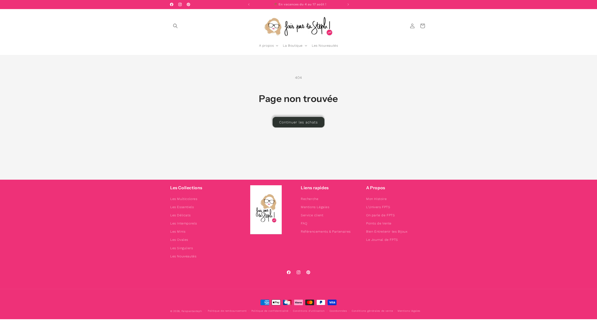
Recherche (309, 199)
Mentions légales (409, 310)
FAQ (304, 223)
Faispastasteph (191, 311)
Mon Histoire (376, 199)
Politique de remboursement (227, 310)
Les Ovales (179, 240)
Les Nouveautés (183, 256)
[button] (175, 26)
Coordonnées (338, 310)
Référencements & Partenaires (326, 232)
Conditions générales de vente (372, 310)
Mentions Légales (315, 207)
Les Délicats (180, 215)
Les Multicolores (184, 199)
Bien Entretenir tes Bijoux (387, 232)
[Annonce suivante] (348, 4)
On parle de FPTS (380, 215)
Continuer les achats (298, 122)
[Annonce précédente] (249, 4)
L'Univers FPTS (378, 207)
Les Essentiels (182, 207)
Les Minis (177, 232)
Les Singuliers (181, 248)
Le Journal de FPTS (382, 240)
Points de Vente (379, 223)
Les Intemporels (183, 223)
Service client (312, 215)
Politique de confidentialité (269, 310)
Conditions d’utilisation (309, 310)
